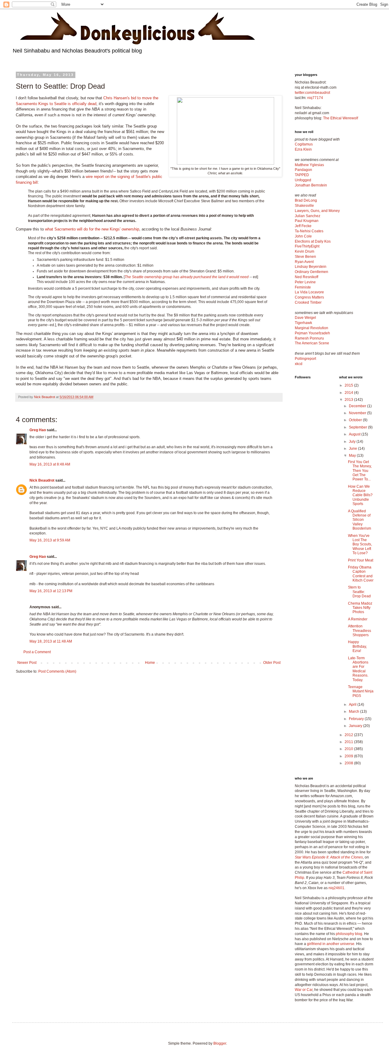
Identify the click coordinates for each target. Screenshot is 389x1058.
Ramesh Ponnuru (309, 338)
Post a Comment (37, 652)
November (358, 413)
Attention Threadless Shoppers (359, 630)
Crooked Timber (308, 302)
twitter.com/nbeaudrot (312, 92)
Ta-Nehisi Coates (309, 231)
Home (150, 662)
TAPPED (302, 175)
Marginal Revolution (311, 328)
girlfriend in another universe (330, 944)
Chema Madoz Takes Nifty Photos (360, 607)
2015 (349, 385)
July (352, 441)
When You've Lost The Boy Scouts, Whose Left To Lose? (360, 544)
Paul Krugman (306, 221)
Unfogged (303, 180)
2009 (349, 756)
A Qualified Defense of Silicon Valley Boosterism (359, 520)
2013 (349, 400)
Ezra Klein (303, 149)
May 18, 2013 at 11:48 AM (50, 641)
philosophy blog (349, 934)
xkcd (298, 364)
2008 (349, 763)
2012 (349, 735)
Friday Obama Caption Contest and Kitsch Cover (361, 573)
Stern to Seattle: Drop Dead (359, 591)
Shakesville (304, 205)
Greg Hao (37, 430)
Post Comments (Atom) (57, 671)
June (353, 448)
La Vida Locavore (309, 292)
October (356, 420)
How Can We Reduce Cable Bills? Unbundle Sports (360, 495)
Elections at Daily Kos (313, 241)
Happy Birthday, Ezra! (357, 646)
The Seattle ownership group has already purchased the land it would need (187, 277)
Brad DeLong (306, 200)
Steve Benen (305, 256)
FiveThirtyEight (307, 246)
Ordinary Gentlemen (311, 272)
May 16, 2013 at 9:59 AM (49, 540)
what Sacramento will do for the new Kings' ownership (92, 229)
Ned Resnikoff (306, 277)
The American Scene (312, 343)
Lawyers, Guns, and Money (317, 211)
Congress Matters (309, 297)
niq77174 (315, 98)
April (353, 704)
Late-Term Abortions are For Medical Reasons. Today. (358, 669)
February (357, 719)
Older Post (272, 662)
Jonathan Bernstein (311, 185)
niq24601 (336, 888)
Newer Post (26, 662)
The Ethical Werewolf (340, 118)
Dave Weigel (305, 318)
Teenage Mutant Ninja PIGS (361, 691)
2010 (349, 749)
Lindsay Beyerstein (310, 266)
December (358, 406)
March (354, 711)
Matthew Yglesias (309, 165)
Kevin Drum (304, 251)
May (353, 455)
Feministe (303, 287)
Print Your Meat (360, 560)
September (358, 427)
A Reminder (357, 619)
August (355, 434)
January (356, 726)
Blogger (219, 1043)
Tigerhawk (303, 323)
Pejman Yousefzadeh (312, 333)
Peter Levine (305, 282)
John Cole (303, 236)
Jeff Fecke (303, 226)
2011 (349, 742)
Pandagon (303, 170)
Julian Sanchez (307, 216)
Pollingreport (305, 359)
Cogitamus (304, 144)
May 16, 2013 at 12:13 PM (50, 591)
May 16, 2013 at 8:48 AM (49, 464)
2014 (349, 393)
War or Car (303, 990)
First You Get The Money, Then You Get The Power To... (360, 471)
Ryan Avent (304, 262)
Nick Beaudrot (41, 480)
